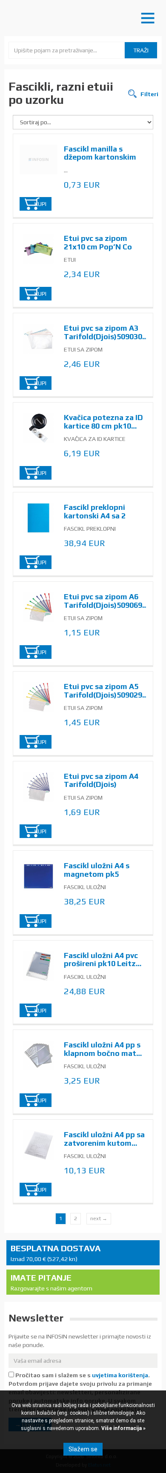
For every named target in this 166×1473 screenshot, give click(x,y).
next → (98, 1218)
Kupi (40, 203)
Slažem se (83, 1449)
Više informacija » (123, 1428)
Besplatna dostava (55, 1252)
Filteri (148, 94)
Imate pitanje (51, 1282)
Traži (141, 50)
